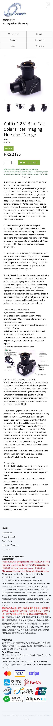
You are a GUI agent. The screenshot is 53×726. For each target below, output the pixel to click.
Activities (40, 46)
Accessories (40, 40)
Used (13, 46)
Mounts (39, 34)
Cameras (13, 40)
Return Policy (7, 541)
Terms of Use (7, 532)
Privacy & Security (9, 537)
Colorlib (26, 719)
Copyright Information (10, 545)
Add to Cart (30, 162)
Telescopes (13, 34)
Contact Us (6, 549)
